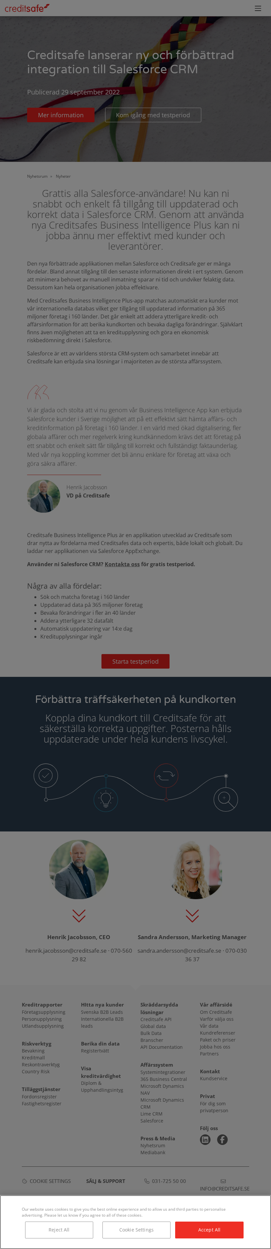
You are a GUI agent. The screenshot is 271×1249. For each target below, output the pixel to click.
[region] (135, 1222)
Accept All (209, 1230)
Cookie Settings (136, 1230)
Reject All (59, 1230)
